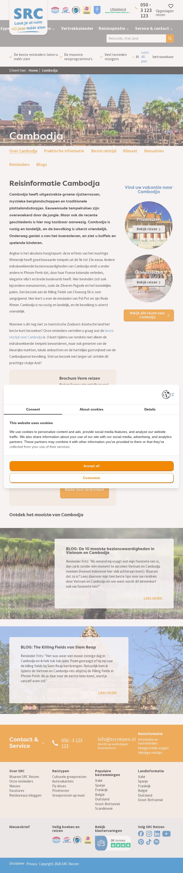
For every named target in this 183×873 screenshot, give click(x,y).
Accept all (91, 466)
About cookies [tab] (91, 409)
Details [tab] (150, 409)
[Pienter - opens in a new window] (168, 394)
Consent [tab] (33, 409)
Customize (91, 478)
